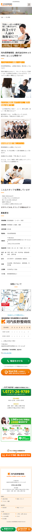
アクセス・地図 (5, 501)
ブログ (18, 516)
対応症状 (4, 507)
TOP (2, 17)
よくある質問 (5, 516)
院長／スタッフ (20, 498)
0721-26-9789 (7, 353)
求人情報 (4, 518)
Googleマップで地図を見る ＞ (16, 315)
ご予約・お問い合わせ (22, 514)
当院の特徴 (4, 498)
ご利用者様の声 (5, 514)
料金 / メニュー (20, 507)
